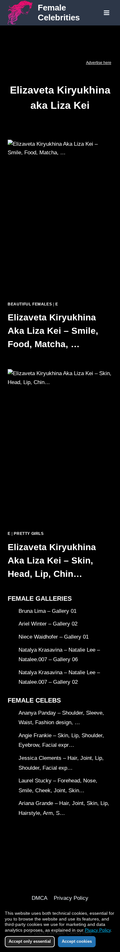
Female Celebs (34, 700)
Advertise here (98, 62)
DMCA (39, 898)
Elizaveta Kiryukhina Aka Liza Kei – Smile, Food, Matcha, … (53, 330)
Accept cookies (77, 941)
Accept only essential (30, 941)
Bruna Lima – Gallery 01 (47, 611)
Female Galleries (40, 598)
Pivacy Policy (98, 930)
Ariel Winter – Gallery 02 (48, 624)
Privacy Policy (71, 898)
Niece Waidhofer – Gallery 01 (54, 637)
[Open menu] (106, 13)
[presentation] (60, 218)
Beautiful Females (30, 304)
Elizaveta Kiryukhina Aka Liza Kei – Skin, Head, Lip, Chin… (52, 560)
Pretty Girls (29, 533)
